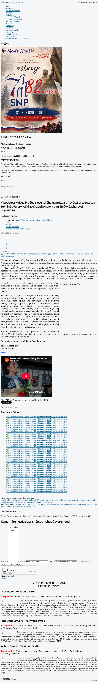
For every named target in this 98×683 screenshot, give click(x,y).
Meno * (22, 562)
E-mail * (51, 562)
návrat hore (5, 578)
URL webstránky (84, 562)
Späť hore (93, 680)
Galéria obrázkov (12, 227)
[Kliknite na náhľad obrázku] (49, 256)
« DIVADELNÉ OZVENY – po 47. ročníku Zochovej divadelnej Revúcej (46, 504)
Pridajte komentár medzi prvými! (18, 229)
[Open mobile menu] (26, 2)
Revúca (14, 407)
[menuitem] (8, 6)
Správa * (4, 562)
